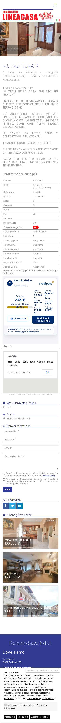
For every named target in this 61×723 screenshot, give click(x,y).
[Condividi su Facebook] (6, 506)
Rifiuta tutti (23, 717)
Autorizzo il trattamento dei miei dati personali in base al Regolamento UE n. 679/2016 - (32, 474)
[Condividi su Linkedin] (19, 506)
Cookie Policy (33, 698)
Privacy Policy (49, 475)
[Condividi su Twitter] (12, 506)
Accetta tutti (10, 717)
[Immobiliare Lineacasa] (28, 15)
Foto (9, 407)
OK (47, 372)
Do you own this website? (19, 372)
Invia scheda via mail (18, 418)
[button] (3, 35)
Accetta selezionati (40, 717)
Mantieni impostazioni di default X (42, 670)
